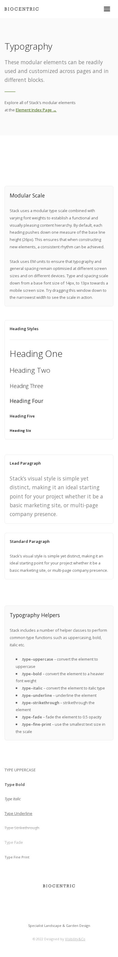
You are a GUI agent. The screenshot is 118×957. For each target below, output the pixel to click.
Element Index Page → (36, 110)
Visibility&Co (75, 939)
